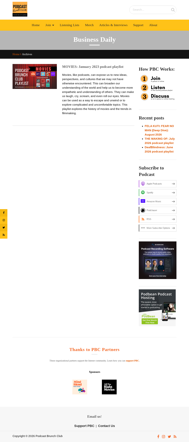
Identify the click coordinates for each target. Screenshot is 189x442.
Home (36, 25)
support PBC (132, 360)
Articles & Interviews (113, 25)
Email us (94, 416)
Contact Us (106, 426)
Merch (89, 25)
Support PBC (84, 426)
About (153, 25)
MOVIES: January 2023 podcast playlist (92, 67)
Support (138, 25)
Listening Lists (69, 25)
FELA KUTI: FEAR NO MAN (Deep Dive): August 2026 (159, 130)
